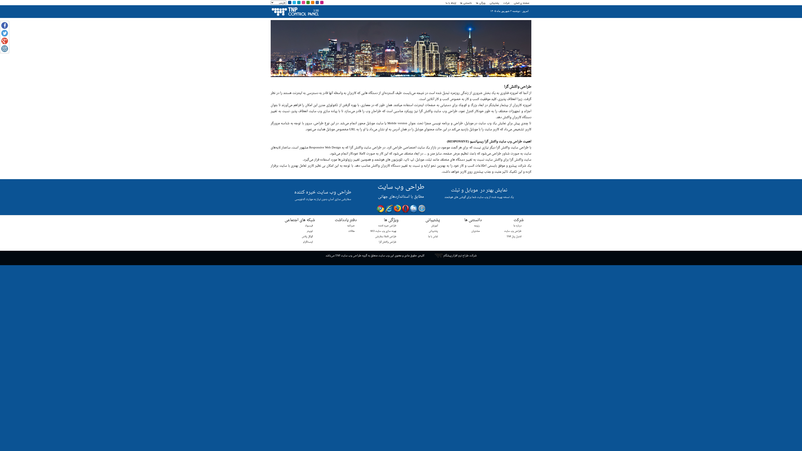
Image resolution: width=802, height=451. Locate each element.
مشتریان (475, 231)
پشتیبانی (433, 231)
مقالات (351, 231)
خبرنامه (351, 226)
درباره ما (517, 226)
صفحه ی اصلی (521, 3)
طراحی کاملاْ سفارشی (385, 236)
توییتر (310, 231)
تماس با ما (433, 236)
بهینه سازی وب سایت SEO (383, 231)
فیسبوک (309, 226)
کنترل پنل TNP (514, 236)
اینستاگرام (308, 242)
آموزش (434, 226)
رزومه (477, 226)
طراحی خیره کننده (387, 226)
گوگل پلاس (307, 236)
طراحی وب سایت (513, 231)
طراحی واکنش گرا (387, 242)
